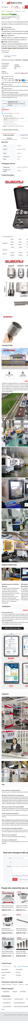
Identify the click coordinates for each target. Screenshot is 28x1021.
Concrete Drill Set (7, 1006)
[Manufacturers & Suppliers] (14, 2)
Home (3, 11)
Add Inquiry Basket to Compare (10, 129)
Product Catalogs (23, 966)
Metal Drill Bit (5, 969)
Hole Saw (18, 972)
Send (15, 879)
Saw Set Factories (7, 999)
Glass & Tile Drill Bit (6, 972)
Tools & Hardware (9, 11)
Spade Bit (14, 991)
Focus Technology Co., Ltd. (19, 1014)
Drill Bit (23, 11)
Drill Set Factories (19, 999)
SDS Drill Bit (23, 991)
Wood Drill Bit (19, 969)
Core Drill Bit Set (6, 1002)
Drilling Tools (17, 11)
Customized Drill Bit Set (19, 1002)
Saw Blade (18, 975)
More (3, 1009)
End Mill (3, 975)
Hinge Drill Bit (6, 991)
